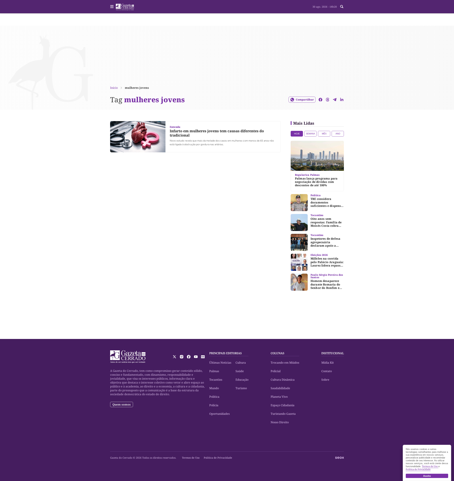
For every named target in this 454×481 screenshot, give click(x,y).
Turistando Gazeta (283, 414)
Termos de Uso (191, 457)
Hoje (297, 133)
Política (214, 397)
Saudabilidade (280, 388)
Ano (338, 133)
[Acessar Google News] (203, 357)
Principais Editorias (225, 353)
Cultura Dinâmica (283, 380)
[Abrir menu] (112, 6)
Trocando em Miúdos (285, 363)
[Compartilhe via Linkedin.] (342, 99)
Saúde (240, 371)
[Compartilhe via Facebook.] (320, 99)
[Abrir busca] (342, 6)
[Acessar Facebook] (189, 357)
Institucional (332, 353)
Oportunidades (219, 414)
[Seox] (339, 458)
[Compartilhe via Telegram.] (335, 99)
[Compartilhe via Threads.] (327, 99)
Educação (242, 380)
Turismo (241, 388)
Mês (324, 133)
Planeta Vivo (279, 397)
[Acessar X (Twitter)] (174, 357)
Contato (326, 371)
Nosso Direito (280, 422)
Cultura (241, 363)
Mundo (214, 388)
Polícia (213, 405)
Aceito (427, 475)
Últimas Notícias (220, 363)
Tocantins (215, 380)
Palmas (214, 371)
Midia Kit (327, 363)
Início (114, 88)
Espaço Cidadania (282, 405)
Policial (276, 371)
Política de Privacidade (218, 457)
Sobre (325, 380)
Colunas (277, 353)
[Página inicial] (127, 356)
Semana (310, 133)
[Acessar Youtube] (196, 357)
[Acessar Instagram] (181, 357)
